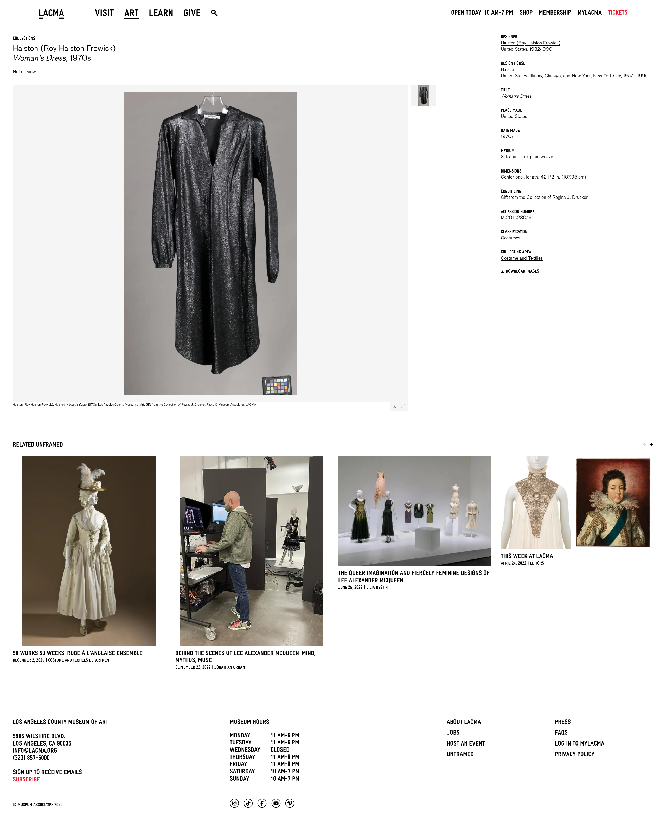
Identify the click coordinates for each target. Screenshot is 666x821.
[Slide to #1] (423, 95)
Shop (526, 13)
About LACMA (464, 723)
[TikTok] (248, 803)
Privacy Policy (574, 755)
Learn (161, 15)
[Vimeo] (289, 803)
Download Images (522, 272)
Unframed (460, 755)
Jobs (453, 733)
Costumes (510, 238)
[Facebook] (262, 803)
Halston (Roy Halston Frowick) (530, 43)
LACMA (51, 15)
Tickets (617, 13)
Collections (24, 39)
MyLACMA (590, 13)
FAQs (561, 733)
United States (514, 116)
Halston (508, 70)
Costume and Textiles (522, 258)
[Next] (651, 445)
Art (131, 15)
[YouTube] (276, 803)
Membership (555, 13)
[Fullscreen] (403, 406)
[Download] (394, 406)
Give (192, 15)
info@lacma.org (35, 751)
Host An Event (466, 744)
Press (563, 723)
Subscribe (26, 780)
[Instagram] (234, 803)
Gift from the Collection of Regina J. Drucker (544, 197)
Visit (104, 15)
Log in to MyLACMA (579, 744)
